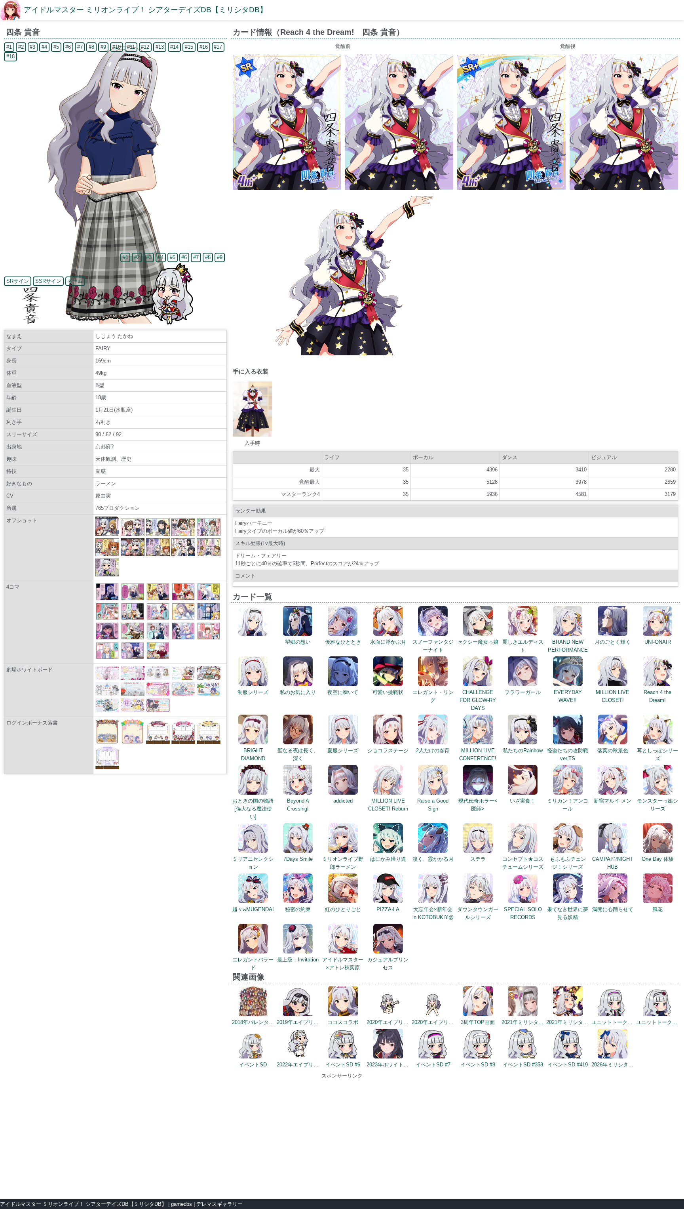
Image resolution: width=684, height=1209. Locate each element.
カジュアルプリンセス (387, 964)
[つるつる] (158, 618)
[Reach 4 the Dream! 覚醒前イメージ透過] (343, 354)
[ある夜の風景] (107, 599)
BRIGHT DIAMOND (253, 754)
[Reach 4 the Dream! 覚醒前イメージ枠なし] (399, 188)
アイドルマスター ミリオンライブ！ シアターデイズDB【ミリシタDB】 (145, 10)
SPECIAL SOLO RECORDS (523, 913)
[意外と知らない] (132, 638)
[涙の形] (158, 638)
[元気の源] (208, 638)
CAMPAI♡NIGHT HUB (612, 863)
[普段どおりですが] (183, 618)
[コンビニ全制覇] (132, 657)
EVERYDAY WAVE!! (568, 696)
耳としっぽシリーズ (657, 754)
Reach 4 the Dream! (657, 696)
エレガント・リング (433, 696)
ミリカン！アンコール (567, 805)
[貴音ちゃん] (183, 599)
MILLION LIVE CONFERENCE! (477, 754)
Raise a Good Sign (432, 805)
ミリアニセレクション (253, 863)
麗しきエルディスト (522, 646)
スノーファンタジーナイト (433, 646)
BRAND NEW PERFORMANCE (568, 646)
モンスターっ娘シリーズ (657, 805)
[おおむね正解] (158, 657)
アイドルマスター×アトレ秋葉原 (342, 964)
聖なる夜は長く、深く (298, 754)
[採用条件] (158, 599)
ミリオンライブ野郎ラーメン (342, 863)
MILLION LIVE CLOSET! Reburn (388, 805)
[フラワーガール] (107, 618)
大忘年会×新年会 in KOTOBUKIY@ (433, 913)
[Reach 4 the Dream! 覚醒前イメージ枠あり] (287, 188)
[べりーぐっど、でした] (208, 599)
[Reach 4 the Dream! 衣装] (252, 435)
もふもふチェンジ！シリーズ (568, 863)
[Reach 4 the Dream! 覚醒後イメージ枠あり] (511, 188)
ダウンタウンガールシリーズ (477, 913)
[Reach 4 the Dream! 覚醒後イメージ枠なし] (624, 188)
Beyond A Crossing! (298, 805)
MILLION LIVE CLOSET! (612, 696)
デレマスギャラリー (219, 1204)
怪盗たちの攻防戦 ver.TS (570, 754)
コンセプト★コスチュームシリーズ (522, 863)
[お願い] (107, 657)
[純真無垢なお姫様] (183, 638)
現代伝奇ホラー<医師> (478, 805)
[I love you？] (208, 618)
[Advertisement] (342, 1135)
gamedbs (181, 1204)
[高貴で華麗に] (107, 638)
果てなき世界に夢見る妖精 (567, 913)
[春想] (132, 599)
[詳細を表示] (253, 634)
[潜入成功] (132, 618)
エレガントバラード (253, 964)
